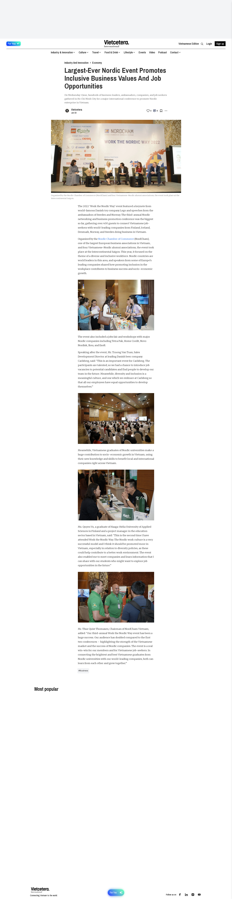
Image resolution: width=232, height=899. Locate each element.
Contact (174, 52)
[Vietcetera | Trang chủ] (116, 44)
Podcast (162, 52)
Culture (82, 52)
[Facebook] (180, 894)
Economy (97, 62)
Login (209, 43)
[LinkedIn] (186, 894)
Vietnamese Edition (189, 43)
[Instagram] (192, 894)
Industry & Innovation (62, 52)
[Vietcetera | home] (40, 890)
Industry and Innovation (76, 62)
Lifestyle (128, 52)
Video (152, 52)
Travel (95, 52)
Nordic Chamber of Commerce (116, 238)
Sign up (220, 43)
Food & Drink (111, 52)
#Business (83, 670)
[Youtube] (199, 894)
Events (142, 52)
